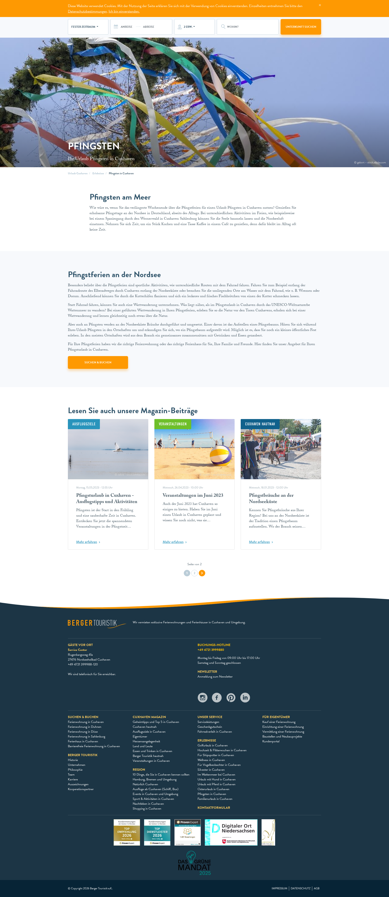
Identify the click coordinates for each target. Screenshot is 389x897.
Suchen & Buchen (97, 362)
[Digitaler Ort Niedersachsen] (231, 832)
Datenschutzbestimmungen (87, 11)
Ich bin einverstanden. (124, 11)
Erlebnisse (98, 173)
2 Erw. (188, 27)
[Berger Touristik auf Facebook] (217, 698)
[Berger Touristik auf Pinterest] (231, 698)
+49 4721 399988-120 (83, 664)
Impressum (279, 888)
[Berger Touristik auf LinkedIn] (245, 698)
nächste (202, 573)
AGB (317, 888)
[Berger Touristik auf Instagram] (203, 698)
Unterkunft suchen (301, 27)
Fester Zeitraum (83, 27)
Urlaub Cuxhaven (78, 173)
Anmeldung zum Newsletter (215, 676)
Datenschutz (300, 888)
